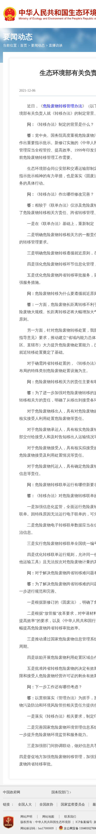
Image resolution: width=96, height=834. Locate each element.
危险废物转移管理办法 (62, 106)
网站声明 (26, 816)
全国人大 (25, 804)
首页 (23, 45)
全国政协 (46, 804)
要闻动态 (38, 45)
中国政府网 (11, 792)
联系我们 (70, 816)
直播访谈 (56, 45)
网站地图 (48, 816)
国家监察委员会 (73, 804)
